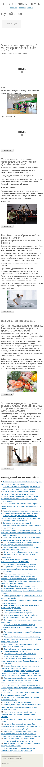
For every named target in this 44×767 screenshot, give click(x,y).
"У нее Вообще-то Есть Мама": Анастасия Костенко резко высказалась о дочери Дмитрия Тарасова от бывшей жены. (22, 661)
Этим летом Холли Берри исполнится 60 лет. (21, 552)
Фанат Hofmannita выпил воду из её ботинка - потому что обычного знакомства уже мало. (19, 492)
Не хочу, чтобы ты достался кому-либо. (18, 702)
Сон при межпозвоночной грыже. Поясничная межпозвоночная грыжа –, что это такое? (22, 327)
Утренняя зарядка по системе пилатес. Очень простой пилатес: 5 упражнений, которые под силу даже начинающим (21, 406)
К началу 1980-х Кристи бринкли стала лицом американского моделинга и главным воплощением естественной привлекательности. (20, 518)
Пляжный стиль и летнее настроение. (18, 610)
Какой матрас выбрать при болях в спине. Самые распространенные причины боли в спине (22, 239)
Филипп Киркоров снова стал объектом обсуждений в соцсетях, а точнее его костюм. (21, 483)
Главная (13, 7)
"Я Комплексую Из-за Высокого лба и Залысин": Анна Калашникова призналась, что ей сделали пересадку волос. (20, 498)
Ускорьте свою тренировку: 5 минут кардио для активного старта (19, 47)
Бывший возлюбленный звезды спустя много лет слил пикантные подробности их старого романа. (20, 487)
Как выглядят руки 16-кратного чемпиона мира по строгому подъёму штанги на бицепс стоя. (21, 543)
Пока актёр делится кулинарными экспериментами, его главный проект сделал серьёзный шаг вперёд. (21, 512)
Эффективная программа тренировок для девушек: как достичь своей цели (19, 161)
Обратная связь (5, 763)
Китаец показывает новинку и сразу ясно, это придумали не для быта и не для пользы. (19, 749)
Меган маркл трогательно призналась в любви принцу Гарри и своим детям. (20, 645)
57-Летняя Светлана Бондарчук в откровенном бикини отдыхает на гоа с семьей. (20, 693)
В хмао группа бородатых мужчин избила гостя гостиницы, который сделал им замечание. (20, 739)
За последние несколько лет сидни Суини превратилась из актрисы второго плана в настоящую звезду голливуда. (21, 525)
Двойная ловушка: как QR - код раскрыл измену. (22, 637)
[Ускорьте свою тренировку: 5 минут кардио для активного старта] (22, 104)
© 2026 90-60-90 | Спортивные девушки (11, 756)
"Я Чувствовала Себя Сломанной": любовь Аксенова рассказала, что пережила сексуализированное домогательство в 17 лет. (19, 561)
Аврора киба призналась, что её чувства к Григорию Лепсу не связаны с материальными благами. (18, 714)
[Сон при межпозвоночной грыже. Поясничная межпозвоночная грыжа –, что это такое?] (22, 381)
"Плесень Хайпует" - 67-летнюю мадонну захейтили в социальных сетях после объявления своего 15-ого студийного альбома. (21, 532)
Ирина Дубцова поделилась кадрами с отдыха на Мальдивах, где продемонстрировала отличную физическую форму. (21, 707)
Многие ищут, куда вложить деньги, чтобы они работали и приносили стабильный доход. (19, 616)
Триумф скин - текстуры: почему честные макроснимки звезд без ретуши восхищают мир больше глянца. (19, 569)
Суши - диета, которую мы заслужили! (18, 612)
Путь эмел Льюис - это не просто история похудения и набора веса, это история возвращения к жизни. (21, 627)
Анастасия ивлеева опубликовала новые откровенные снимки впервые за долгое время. (19, 577)
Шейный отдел (11, 24)
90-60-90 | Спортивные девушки (22, 4)
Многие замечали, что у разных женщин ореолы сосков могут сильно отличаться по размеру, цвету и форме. (21, 506)
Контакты (4, 758)
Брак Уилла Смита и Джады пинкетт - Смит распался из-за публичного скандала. (18, 655)
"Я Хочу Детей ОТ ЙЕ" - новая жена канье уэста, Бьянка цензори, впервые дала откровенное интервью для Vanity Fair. (22, 687)
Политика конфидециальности (9, 761)
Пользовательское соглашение (15, 758)
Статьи (30, 7)
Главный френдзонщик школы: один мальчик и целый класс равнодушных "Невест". (20, 667)
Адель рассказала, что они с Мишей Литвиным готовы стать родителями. (20, 606)
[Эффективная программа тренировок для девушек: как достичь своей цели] (22, 214)
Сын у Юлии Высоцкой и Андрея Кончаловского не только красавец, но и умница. (21, 582)
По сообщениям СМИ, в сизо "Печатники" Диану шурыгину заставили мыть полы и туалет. (20, 538)
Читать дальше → (7, 150)
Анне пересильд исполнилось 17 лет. (18, 574)
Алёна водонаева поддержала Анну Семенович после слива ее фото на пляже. (20, 548)
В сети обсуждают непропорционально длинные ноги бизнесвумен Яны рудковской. (20, 650)
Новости (22, 7)
